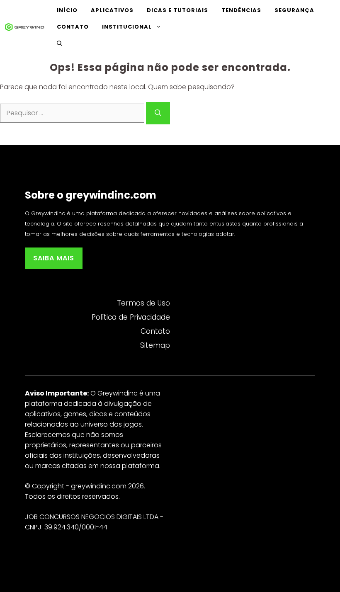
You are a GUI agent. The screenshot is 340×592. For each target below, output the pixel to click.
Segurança (294, 10)
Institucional (127, 27)
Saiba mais (53, 258)
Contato (73, 27)
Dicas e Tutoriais (177, 10)
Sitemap (155, 345)
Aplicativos (112, 10)
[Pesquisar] (158, 113)
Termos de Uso (143, 303)
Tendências (241, 10)
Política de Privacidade (131, 317)
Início (67, 10)
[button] (59, 43)
